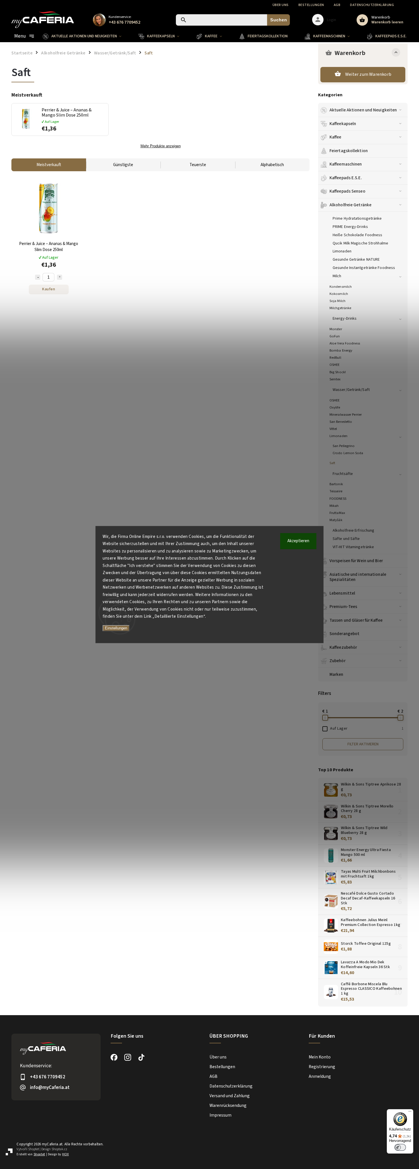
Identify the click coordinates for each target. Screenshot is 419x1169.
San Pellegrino (344, 445)
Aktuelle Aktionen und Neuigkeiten (363, 110)
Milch (337, 276)
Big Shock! (337, 372)
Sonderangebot (344, 634)
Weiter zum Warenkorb (368, 74)
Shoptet (33, 1149)
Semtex (335, 379)
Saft (332, 463)
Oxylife (334, 407)
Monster (335, 329)
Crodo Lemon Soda (348, 453)
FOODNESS (337, 498)
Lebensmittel (342, 593)
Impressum (220, 1115)
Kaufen (48, 289)
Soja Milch (337, 300)
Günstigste (123, 165)
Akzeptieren (298, 541)
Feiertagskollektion (348, 151)
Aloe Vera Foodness (344, 343)
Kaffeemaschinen (345, 164)
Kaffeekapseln (342, 124)
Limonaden (342, 251)
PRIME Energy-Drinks (350, 227)
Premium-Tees (343, 606)
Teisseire (335, 491)
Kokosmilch (338, 293)
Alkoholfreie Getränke (350, 205)
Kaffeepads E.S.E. (345, 178)
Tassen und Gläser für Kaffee (356, 620)
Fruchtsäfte (343, 474)
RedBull (335, 357)
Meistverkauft (48, 165)
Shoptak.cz (59, 1149)
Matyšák (335, 520)
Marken (336, 674)
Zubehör (337, 661)
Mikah (334, 505)
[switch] (400, 1147)
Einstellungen (116, 628)
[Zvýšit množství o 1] (59, 277)
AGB (337, 5)
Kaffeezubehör (343, 647)
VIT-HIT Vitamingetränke (353, 547)
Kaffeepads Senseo (347, 191)
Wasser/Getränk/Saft (351, 390)
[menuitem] (86, 36)
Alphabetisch (272, 165)
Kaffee (335, 137)
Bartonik (336, 484)
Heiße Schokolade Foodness (358, 235)
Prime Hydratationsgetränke (357, 218)
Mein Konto (320, 1057)
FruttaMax (337, 512)
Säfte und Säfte (346, 539)
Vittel (333, 428)
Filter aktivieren (363, 744)
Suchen (278, 19)
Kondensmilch (340, 286)
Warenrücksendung (228, 1105)
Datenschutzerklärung (372, 5)
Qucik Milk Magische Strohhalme (360, 243)
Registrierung (322, 1067)
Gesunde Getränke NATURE (356, 259)
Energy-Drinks (345, 318)
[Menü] (409, 1112)
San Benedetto (340, 421)
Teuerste (198, 165)
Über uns (280, 5)
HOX (65, 1154)
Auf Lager (366, 728)
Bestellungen (311, 5)
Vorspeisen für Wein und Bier (356, 561)
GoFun (334, 336)
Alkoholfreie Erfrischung (353, 530)
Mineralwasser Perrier (345, 414)
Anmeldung (320, 1076)
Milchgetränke (340, 308)
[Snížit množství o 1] (37, 277)
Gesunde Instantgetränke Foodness (364, 268)
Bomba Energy (340, 350)
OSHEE (334, 364)
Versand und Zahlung (230, 1096)
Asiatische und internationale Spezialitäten (357, 577)
